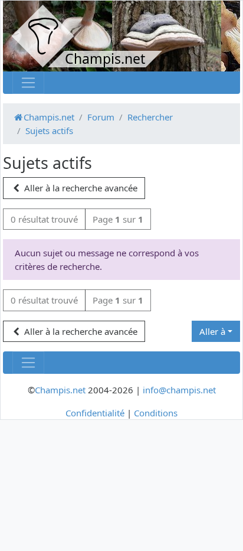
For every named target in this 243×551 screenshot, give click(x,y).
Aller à (212, 331)
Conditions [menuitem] (156, 413)
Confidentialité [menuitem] (94, 413)
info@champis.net (179, 390)
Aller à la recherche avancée (79, 188)
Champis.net (60, 390)
